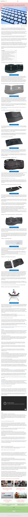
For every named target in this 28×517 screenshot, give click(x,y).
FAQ (2, 60)
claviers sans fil (13, 369)
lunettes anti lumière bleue (5, 151)
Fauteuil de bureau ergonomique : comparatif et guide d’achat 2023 (20, 501)
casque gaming (5, 327)
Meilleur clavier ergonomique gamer (6, 58)
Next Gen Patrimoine (14, 509)
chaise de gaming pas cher (22, 326)
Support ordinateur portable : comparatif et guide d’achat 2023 (7, 489)
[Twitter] (14, 511)
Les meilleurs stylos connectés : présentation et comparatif (7, 501)
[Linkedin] (13, 511)
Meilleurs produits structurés (18, 509)
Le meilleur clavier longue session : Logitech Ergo (8, 53)
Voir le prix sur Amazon (14, 96)
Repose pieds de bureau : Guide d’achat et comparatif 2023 (20, 489)
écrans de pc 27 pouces (17, 309)
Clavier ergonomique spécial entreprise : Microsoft (8, 55)
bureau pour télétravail (11, 327)
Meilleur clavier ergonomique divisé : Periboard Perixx (8, 56)
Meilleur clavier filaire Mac (5, 57)
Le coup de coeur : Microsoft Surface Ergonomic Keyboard (9, 52)
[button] (17, 1)
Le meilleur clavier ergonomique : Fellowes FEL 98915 (8, 51)
